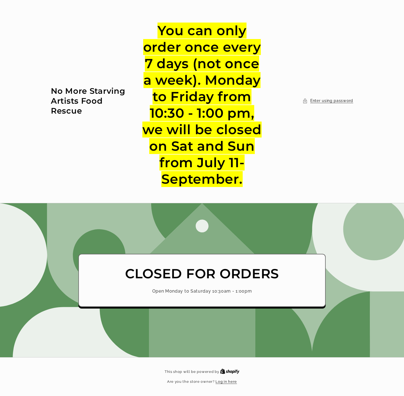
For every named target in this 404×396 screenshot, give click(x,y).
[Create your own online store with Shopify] (229, 372)
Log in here (226, 382)
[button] (328, 100)
